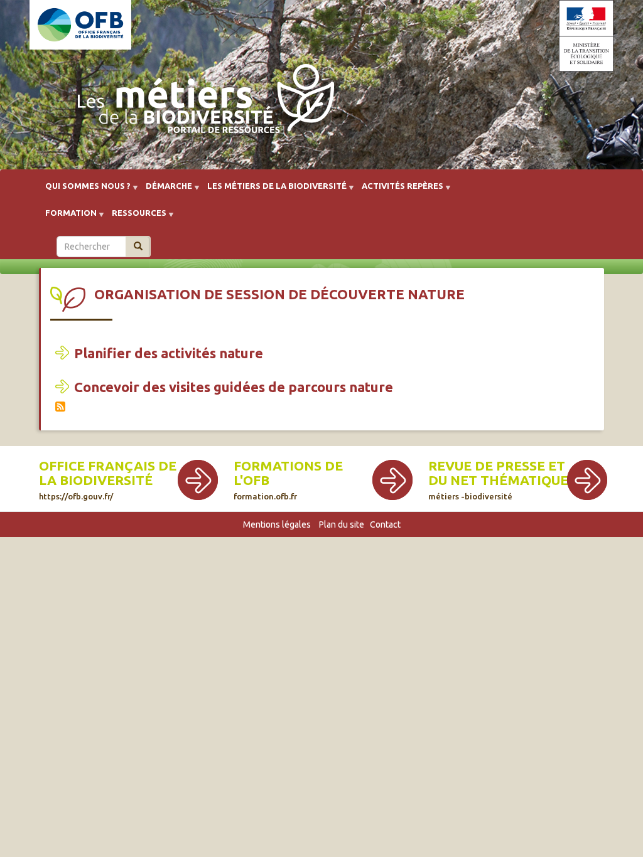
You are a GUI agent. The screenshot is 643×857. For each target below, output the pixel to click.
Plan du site (341, 524)
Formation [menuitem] (67, 217)
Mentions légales (277, 524)
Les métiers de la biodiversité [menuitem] (273, 190)
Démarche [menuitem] (165, 190)
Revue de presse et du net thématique (498, 473)
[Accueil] (202, 101)
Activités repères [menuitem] (398, 190)
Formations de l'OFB (288, 473)
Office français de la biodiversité (107, 473)
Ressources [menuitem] (135, 217)
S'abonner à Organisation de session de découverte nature (60, 407)
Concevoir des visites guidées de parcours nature (233, 387)
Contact (385, 524)
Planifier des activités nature (168, 353)
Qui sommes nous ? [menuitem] (84, 190)
